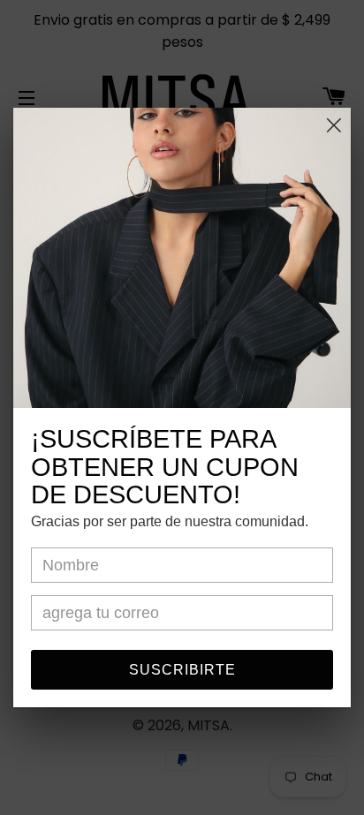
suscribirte (182, 669)
